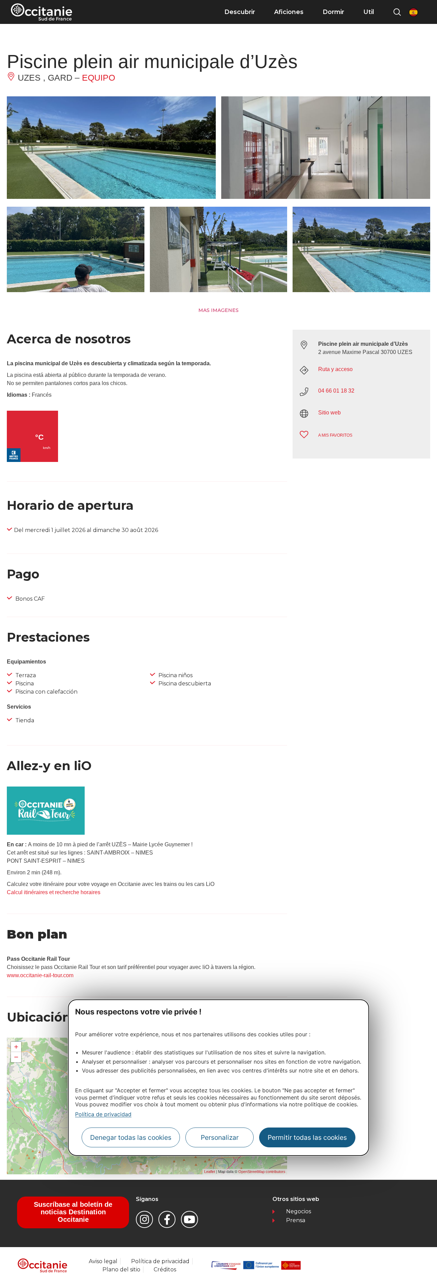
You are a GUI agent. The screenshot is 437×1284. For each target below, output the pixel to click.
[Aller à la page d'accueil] (41, 12)
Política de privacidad (103, 1114)
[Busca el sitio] (397, 12)
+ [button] (16, 1046)
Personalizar (220, 1137)
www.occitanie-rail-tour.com (40, 975)
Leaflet (209, 1172)
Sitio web (329, 412)
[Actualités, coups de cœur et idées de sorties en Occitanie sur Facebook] (166, 1219)
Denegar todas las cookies (130, 1137)
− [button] (16, 1057)
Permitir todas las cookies (307, 1137)
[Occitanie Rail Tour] (46, 833)
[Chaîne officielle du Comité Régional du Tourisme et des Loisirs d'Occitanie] (189, 1219)
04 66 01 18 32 (336, 391)
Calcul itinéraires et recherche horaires (53, 892)
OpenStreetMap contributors (261, 1172)
